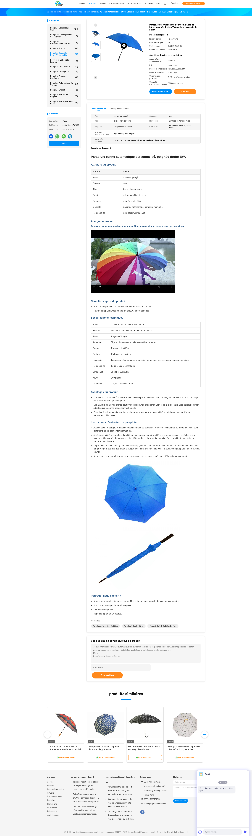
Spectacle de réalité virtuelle (55, 791)
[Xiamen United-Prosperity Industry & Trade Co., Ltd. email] (51, 136)
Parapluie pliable (64, 48)
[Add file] (200, 832)
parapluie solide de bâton (133, 626)
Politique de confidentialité (53, 813)
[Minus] (245, 774)
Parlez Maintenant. (194, 3)
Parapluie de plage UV (64, 71)
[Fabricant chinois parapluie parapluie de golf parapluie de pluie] (124, 45)
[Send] (245, 832)
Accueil (50, 782)
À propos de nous (54, 797)
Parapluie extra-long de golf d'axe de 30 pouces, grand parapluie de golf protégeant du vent (120, 791)
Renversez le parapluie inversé (64, 61)
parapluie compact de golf (64, 29)
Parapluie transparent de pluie (64, 102)
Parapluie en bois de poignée (64, 96)
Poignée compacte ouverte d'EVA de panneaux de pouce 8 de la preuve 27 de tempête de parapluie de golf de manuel (86, 798)
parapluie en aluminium (64, 67)
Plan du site (52, 804)
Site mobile (52, 808)
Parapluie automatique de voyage (64, 84)
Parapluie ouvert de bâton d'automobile (64, 54)
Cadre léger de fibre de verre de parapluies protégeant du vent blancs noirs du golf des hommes (120, 816)
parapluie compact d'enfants (64, 77)
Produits (50, 785)
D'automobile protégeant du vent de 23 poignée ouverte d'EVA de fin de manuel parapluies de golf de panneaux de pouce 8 (121, 803)
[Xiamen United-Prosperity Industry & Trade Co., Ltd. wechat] (64, 136)
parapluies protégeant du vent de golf (64, 36)
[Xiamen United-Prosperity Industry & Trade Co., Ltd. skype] (70, 136)
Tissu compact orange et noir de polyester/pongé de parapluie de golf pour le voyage (86, 786)
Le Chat (64, 143)
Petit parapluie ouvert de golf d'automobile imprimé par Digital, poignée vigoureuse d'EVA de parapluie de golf (85, 811)
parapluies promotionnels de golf (64, 42)
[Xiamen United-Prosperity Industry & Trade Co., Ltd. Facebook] (142, 812)
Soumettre (107, 675)
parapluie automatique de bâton (105, 626)
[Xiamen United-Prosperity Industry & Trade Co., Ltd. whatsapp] (57, 136)
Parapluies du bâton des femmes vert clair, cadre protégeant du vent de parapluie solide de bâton (184, 749)
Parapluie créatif (64, 90)
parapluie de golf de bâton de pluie (163, 626)
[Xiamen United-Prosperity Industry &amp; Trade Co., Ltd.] (58, 4)
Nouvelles (51, 800)
